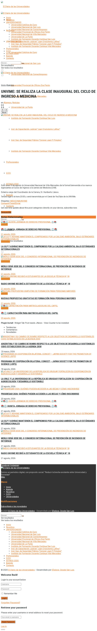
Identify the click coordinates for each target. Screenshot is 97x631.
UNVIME (23, 201)
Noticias (16, 102)
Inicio (8, 17)
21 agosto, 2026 (8, 234)
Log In (4, 626)
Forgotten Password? (10, 602)
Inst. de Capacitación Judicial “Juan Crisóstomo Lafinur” (35, 129)
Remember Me (10, 593)
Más (3, 477)
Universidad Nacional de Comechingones (29, 74)
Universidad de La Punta (22, 107)
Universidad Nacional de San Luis (26, 63)
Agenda (9, 195)
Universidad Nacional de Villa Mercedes (28, 34)
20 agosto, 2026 (8, 318)
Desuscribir (6, 212)
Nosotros (10, 30)
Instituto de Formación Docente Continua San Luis (33, 118)
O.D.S (8, 173)
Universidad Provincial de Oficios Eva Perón (30, 85)
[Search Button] (23, 219)
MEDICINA (15, 201)
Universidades (12, 496)
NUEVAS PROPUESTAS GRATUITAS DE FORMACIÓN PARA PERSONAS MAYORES (38, 298)
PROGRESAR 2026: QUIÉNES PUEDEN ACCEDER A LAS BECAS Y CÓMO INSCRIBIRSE (40, 393)
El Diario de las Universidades (21, 511)
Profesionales (12, 162)
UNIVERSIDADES (13, 22)
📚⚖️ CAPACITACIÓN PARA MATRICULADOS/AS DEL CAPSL (29, 313)
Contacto (10, 206)
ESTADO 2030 (12, 53)
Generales (5, 241)
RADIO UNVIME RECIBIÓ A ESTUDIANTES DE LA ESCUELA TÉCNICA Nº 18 (35, 283)
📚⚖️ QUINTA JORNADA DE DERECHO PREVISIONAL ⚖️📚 (29, 229)
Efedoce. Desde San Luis (63, 511)
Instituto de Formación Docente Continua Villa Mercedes (36, 151)
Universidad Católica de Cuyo (24, 52)
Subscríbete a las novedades (14, 506)
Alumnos (10, 85)
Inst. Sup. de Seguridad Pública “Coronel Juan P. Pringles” (36, 140)
